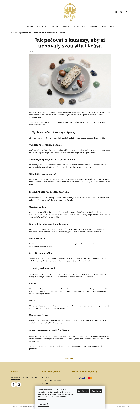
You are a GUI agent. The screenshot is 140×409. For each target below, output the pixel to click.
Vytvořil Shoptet (123, 406)
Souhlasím (96, 391)
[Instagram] (18, 384)
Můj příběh (46, 377)
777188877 (15, 380)
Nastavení (44, 404)
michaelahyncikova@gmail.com (24, 377)
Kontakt (44, 383)
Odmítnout (82, 391)
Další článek (70, 358)
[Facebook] (13, 384)
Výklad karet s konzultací (51, 380)
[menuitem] (30, 26)
